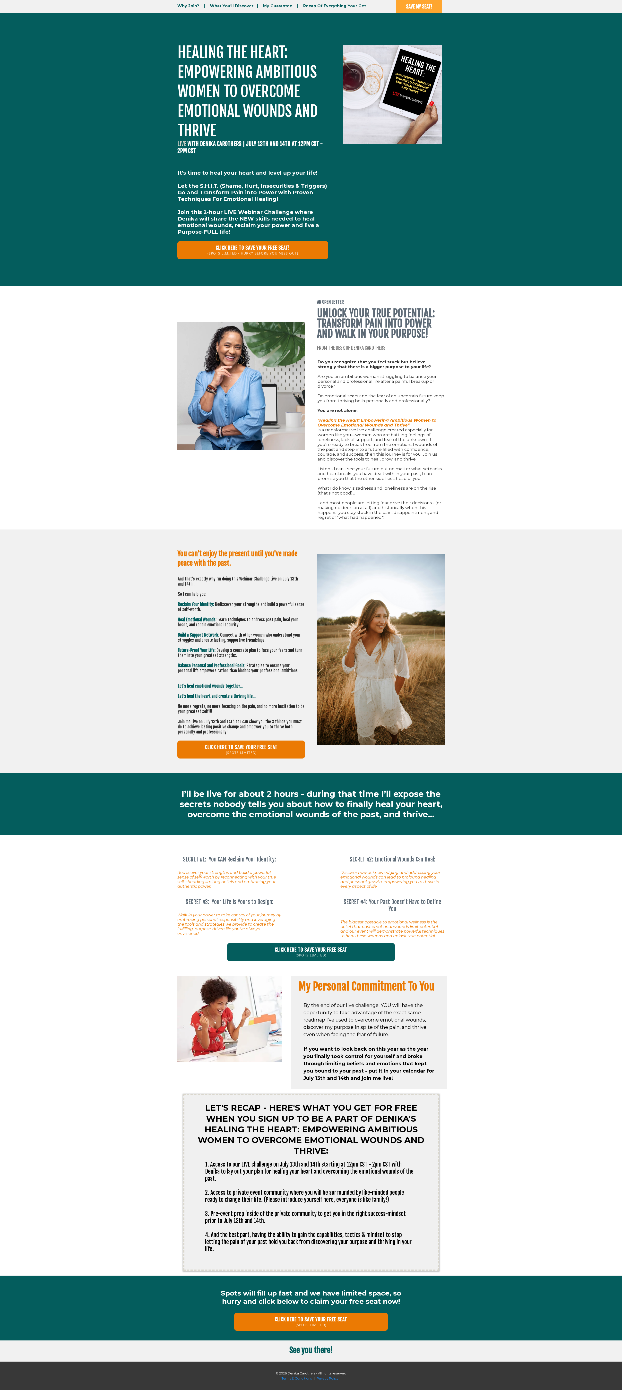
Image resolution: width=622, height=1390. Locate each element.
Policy (333, 1378)
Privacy (322, 1378)
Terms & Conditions (297, 1378)
